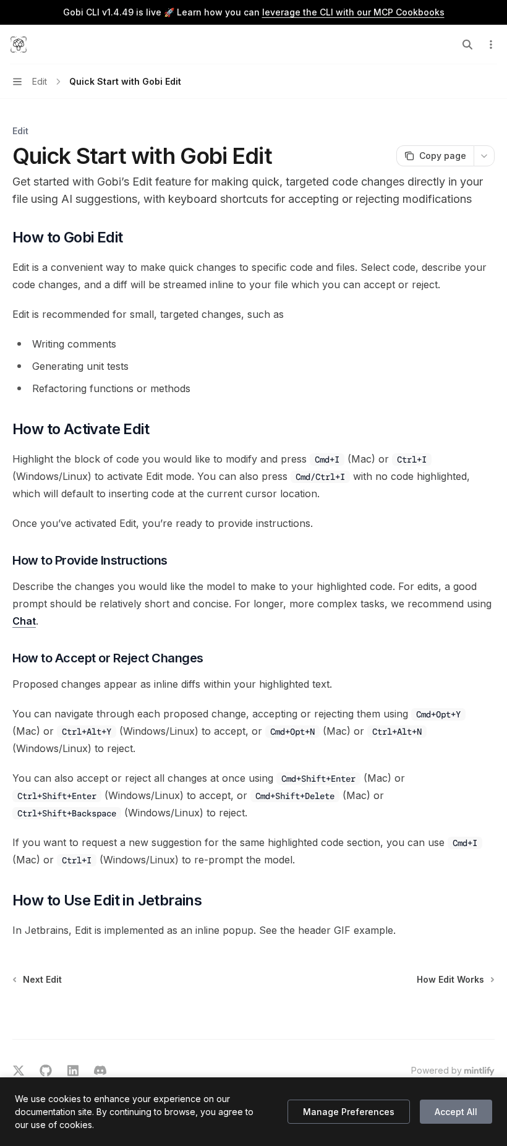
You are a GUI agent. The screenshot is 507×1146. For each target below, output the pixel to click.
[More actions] (491, 44)
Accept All (456, 1111)
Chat (24, 621)
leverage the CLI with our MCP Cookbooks (353, 12)
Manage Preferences (348, 1111)
